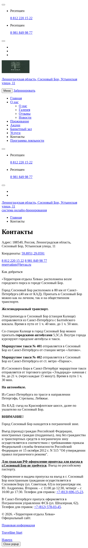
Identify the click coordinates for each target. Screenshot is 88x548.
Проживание (19, 121)
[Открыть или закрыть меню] (3, 4)
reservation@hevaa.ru (16, 264)
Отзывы (25, 113)
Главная (16, 98)
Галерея (24, 110)
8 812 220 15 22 (21, 18)
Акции (15, 125)
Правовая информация (18, 525)
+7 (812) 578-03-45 (47, 507)
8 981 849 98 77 (21, 32)
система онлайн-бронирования (24, 210)
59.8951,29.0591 (33, 253)
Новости (25, 117)
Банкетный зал (21, 129)
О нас (14, 102)
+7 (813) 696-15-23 (69, 492)
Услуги (15, 133)
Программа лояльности (27, 140)
